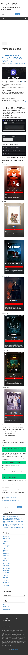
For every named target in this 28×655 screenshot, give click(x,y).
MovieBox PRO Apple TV (11, 497)
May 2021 (5, 550)
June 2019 (5, 577)
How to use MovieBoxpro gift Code (10, 516)
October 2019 (6, 570)
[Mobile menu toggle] (25, 18)
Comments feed (6, 608)
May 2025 (5, 540)
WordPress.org (6, 609)
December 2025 (6, 536)
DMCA (10, 617)
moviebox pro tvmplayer (15, 500)
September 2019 (7, 572)
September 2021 (7, 545)
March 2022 (6, 543)
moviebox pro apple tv (19, 499)
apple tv (9, 499)
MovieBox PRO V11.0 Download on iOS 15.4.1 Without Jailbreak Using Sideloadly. (13, 525)
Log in (4, 604)
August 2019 (6, 573)
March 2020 (6, 562)
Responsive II (9, 651)
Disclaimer (14, 617)
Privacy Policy (5, 617)
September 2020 (7, 557)
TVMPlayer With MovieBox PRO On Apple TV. (12, 58)
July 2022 (5, 541)
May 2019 (5, 579)
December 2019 (6, 567)
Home (4, 43)
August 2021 (6, 546)
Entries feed (6, 606)
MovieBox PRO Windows (7, 618)
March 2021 (6, 552)
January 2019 (6, 585)
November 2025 (6, 538)
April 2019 (5, 580)
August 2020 (6, 558)
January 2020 (6, 565)
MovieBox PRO (9, 4)
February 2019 (6, 584)
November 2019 (6, 568)
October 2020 (6, 555)
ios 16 (12, 499)
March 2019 (6, 582)
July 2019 (5, 575)
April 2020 (5, 560)
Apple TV (23, 81)
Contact (19, 617)
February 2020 (6, 563)
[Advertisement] (14, 31)
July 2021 (5, 548)
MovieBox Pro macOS (6, 620)
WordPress (19, 651)
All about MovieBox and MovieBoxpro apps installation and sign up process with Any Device (13, 519)
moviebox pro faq (6, 500)
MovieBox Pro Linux (16, 618)
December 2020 (6, 553)
